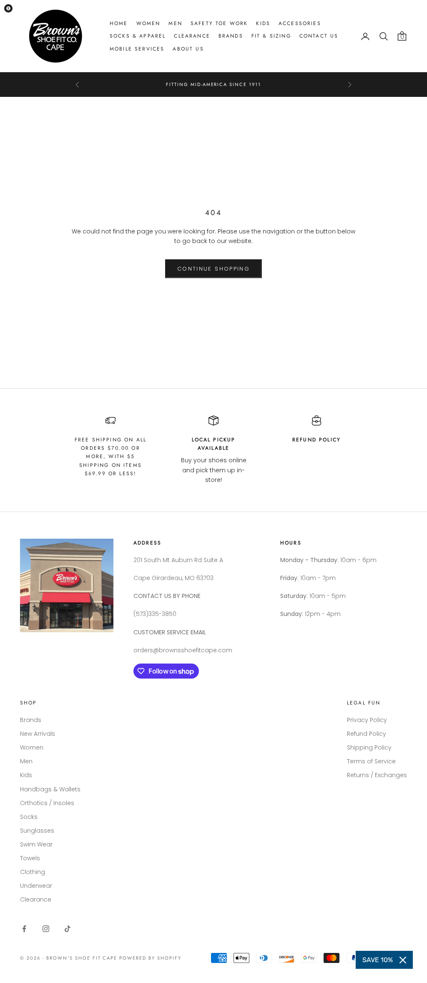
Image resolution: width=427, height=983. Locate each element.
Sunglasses (37, 830)
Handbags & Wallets (50, 789)
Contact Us (319, 36)
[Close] (402, 960)
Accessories (300, 23)
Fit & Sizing (271, 36)
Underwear (36, 886)
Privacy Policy (367, 720)
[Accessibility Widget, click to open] (8, 8)
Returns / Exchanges (377, 775)
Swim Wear (36, 844)
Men (175, 23)
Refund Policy (366, 734)
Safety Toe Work (219, 23)
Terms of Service (371, 761)
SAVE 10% (377, 960)
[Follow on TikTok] (67, 929)
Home (119, 23)
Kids (263, 23)
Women (148, 23)
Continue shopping (213, 269)
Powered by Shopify (150, 958)
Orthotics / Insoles (47, 803)
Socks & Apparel (138, 36)
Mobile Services (137, 49)
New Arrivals (37, 734)
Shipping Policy (369, 747)
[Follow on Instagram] (46, 929)
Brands (231, 36)
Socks (29, 817)
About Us (188, 49)
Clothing (32, 872)
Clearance (192, 36)
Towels (30, 858)
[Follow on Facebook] (24, 929)
